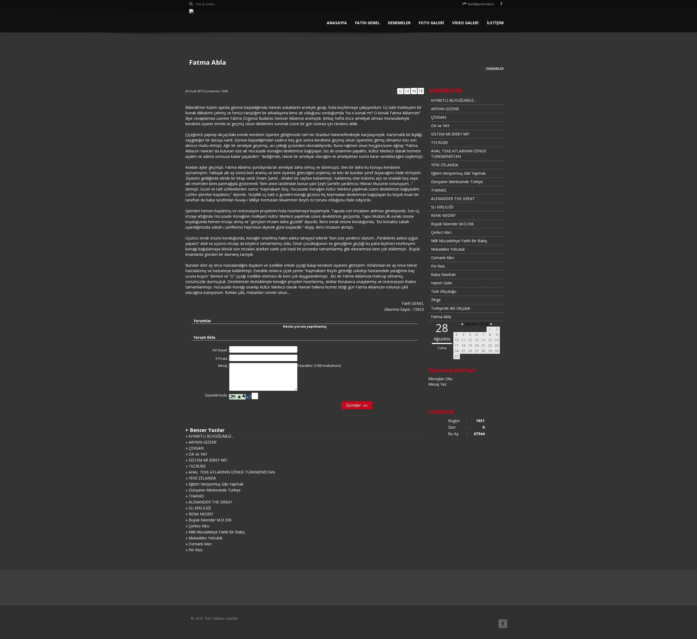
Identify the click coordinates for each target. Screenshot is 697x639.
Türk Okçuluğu (443, 291)
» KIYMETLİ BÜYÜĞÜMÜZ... (210, 436)
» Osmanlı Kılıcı (199, 543)
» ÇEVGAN (195, 448)
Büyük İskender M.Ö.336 (452, 223)
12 (400, 91)
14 (407, 91)
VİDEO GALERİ (465, 22)
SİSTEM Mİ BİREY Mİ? (450, 134)
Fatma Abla (441, 316)
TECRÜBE (439, 142)
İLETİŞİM (495, 22)
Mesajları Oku (440, 378)
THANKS (438, 190)
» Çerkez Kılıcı (197, 526)
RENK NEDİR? (443, 215)
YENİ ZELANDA (444, 164)
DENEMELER (399, 22)
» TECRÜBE (196, 466)
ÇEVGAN (438, 117)
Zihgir (436, 299)
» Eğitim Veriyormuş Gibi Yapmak (214, 484)
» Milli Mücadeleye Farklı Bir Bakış (215, 531)
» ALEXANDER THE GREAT (209, 502)
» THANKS (195, 496)
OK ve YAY (440, 125)
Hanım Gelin (441, 282)
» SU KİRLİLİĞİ (198, 508)
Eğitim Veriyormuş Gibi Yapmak (458, 173)
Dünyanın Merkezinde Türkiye (457, 181)
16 (414, 90)
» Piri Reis (194, 549)
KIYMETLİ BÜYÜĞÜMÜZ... (453, 100)
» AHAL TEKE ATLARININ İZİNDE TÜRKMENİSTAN (230, 472)
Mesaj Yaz (437, 384)
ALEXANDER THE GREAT (453, 198)
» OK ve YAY (196, 454)
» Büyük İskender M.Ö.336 (208, 520)
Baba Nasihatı (443, 274)
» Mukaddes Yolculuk (204, 537)
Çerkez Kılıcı (441, 232)
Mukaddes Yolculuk (448, 249)
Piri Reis (438, 266)
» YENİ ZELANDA (201, 478)
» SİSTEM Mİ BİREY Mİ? (206, 460)
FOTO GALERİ (431, 22)
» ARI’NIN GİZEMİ (201, 442)
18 (420, 90)
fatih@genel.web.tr (481, 4)
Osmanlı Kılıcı (442, 257)
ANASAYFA (337, 22)
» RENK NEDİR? (199, 514)
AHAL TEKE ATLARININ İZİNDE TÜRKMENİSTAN (458, 153)
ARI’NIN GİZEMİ (445, 108)
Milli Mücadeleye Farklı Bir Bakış (459, 240)
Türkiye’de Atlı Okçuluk (450, 308)
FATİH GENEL (367, 22)
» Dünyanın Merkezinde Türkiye (213, 490)
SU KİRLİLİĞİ (442, 207)
